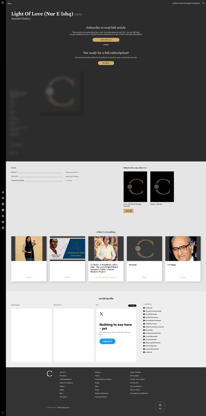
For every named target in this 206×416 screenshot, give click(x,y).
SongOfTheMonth (151, 336)
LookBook (148, 352)
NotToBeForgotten (151, 317)
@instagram (15, 305)
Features (98, 372)
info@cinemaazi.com (63, 407)
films (9, 3)
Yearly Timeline (135, 372)
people (183, 277)
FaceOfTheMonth (151, 314)
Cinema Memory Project (103, 379)
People (97, 383)
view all (128, 211)
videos (67, 277)
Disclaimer (63, 397)
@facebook (57, 305)
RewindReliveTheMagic (153, 320)
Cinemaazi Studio (101, 397)
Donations (63, 375)
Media (62, 390)
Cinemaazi (148, 308)
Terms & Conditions (66, 383)
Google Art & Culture (137, 379)
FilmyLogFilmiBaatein (152, 342)
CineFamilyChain (151, 346)
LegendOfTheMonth (152, 349)
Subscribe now (106, 40)
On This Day (134, 383)
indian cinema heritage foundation (186, 3)
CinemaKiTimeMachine (153, 333)
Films (97, 386)
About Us (63, 372)
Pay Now (106, 63)
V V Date (69, 181)
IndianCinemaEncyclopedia (154, 327)
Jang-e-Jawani (156, 204)
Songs (97, 390)
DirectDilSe (149, 330)
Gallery (62, 386)
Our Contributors (136, 386)
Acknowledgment (65, 379)
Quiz (61, 393)
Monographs (134, 375)
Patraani (132, 265)
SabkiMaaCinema (151, 323)
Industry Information (102, 393)
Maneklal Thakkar (20, 18)
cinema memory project (106, 277)
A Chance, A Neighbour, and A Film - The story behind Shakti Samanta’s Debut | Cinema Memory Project (104, 268)
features (29, 277)
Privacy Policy (135, 390)
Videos (97, 375)
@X (97, 305)
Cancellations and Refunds (139, 393)
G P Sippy (171, 265)
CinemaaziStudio (151, 339)
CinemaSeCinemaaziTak (153, 311)
